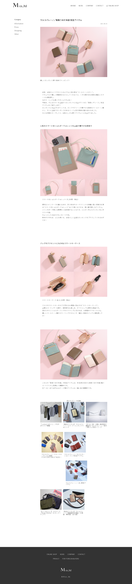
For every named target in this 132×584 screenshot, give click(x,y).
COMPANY (89, 5)
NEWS (81, 5)
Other (16, 34)
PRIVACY (56, 559)
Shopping (18, 31)
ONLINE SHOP (113, 6)
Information (18, 24)
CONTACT (99, 5)
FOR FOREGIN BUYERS (70, 559)
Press (16, 27)
